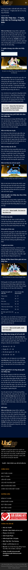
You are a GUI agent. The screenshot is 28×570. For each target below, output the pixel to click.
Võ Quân (15, 538)
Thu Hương (15, 541)
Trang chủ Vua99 (6, 8)
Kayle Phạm (9, 535)
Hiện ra (14, 53)
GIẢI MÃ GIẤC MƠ (17, 8)
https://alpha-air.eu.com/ (15, 530)
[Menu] (26, 3)
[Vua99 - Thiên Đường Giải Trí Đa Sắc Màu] (7, 2)
